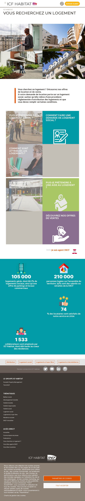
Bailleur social (7, 397)
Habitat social (7, 408)
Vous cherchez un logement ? (12, 441)
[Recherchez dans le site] (62, 4)
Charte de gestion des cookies (15, 495)
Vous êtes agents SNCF (10, 444)
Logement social (25, 362)
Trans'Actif (6, 385)
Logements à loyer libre (45, 362)
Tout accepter (62, 485)
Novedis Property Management (12, 382)
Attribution (11, 362)
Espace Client (72, 4)
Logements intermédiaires (68, 362)
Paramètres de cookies (62, 478)
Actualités (6, 432)
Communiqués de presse (10, 435)
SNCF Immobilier (8, 420)
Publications (7, 438)
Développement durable (10, 400)
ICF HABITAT (8, 9)
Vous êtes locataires (9, 447)
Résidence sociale (8, 417)
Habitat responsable (9, 406)
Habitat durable (8, 403)
